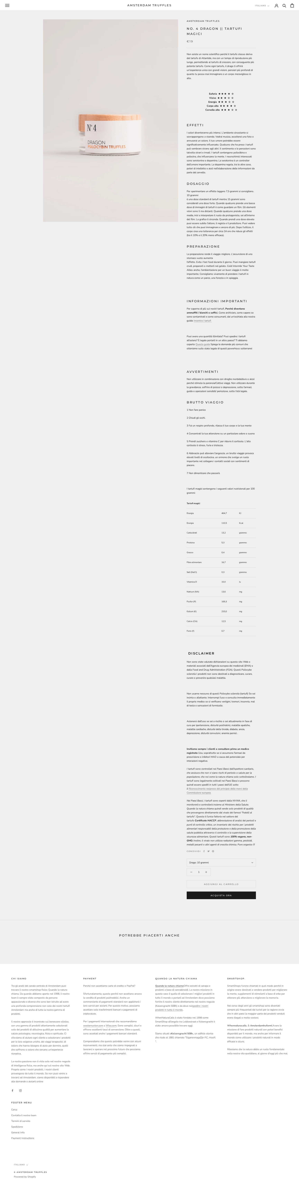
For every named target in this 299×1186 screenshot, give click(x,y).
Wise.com (111, 1025)
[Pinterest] (213, 851)
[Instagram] (20, 1090)
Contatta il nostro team (23, 1115)
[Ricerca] (284, 5)
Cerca (14, 1109)
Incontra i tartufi (203, 320)
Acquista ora (221, 895)
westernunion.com (93, 1025)
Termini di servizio (20, 1121)
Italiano (260, 5)
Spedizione (17, 1126)
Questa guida (203, 344)
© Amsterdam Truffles (30, 1172)
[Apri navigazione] (7, 5)
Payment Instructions (22, 1138)
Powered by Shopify (25, 1176)
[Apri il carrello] (292, 5)
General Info (18, 1132)
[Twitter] (208, 851)
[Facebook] (204, 851)
